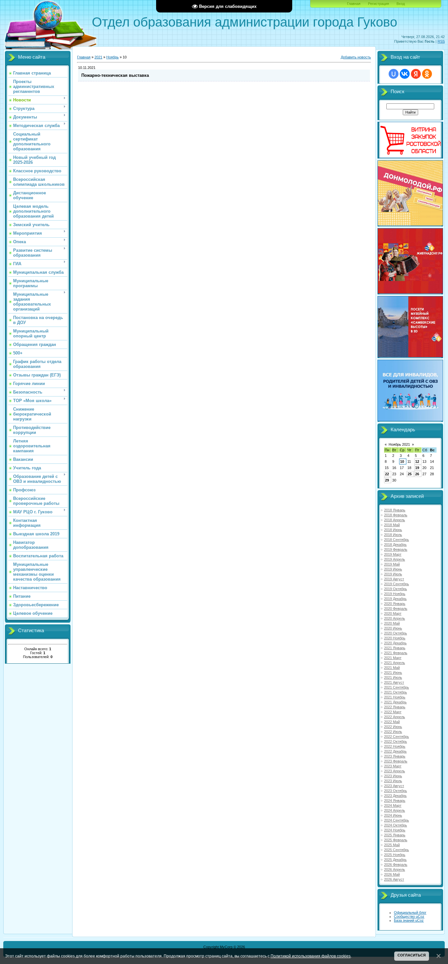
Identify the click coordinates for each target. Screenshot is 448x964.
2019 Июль (393, 574)
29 (387, 480)
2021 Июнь (393, 673)
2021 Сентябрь (396, 687)
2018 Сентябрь (396, 540)
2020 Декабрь (395, 643)
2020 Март (392, 613)
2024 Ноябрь (394, 830)
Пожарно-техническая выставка (115, 75)
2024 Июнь (393, 815)
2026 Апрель (394, 869)
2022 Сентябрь (396, 737)
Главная (353, 4)
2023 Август (394, 786)
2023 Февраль (395, 761)
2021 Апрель (394, 663)
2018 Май (392, 525)
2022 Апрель (394, 717)
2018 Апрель (394, 520)
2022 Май (392, 722)
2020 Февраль (395, 609)
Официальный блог (410, 912)
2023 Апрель (394, 771)
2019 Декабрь (395, 599)
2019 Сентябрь (396, 584)
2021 (98, 57)
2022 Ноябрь (394, 746)
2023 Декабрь (395, 796)
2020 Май (392, 623)
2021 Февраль (395, 653)
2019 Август (394, 579)
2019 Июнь (393, 569)
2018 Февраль (395, 515)
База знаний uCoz (409, 920)
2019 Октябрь (395, 589)
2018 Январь (394, 510)
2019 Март (392, 554)
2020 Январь (394, 604)
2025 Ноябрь (394, 855)
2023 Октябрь (395, 791)
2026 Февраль (395, 865)
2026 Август (394, 879)
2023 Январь (394, 756)
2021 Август (394, 682)
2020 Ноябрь (394, 638)
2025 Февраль (395, 840)
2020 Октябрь (395, 633)
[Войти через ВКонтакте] (405, 74)
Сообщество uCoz (409, 916)
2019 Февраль (395, 549)
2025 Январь (394, 835)
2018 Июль (393, 535)
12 (417, 461)
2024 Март (392, 805)
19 (417, 468)
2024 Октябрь (395, 825)
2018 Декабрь (395, 544)
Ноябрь (112, 57)
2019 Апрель (394, 559)
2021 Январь (394, 648)
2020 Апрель (394, 618)
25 (410, 474)
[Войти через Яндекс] (416, 74)
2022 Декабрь (395, 751)
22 (387, 474)
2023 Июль (393, 781)
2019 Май (392, 564)
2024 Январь (394, 801)
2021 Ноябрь (394, 697)
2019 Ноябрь (394, 594)
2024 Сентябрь (396, 820)
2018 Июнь (393, 530)
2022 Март (392, 712)
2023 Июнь (393, 776)
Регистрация (378, 4)
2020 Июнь (393, 628)
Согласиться (411, 955)
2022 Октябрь (395, 741)
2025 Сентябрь (396, 850)
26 (417, 474)
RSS (441, 41)
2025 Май (392, 845)
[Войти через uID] (393, 74)
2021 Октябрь (395, 692)
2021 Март (392, 658)
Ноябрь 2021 (399, 444)
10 (402, 461)
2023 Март (392, 766)
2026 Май (392, 874)
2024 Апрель (394, 810)
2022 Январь (394, 707)
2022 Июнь (393, 727)
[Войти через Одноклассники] (427, 74)
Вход (401, 4)
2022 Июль (393, 732)
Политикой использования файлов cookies (311, 956)
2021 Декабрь (395, 702)
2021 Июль (393, 677)
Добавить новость (356, 57)
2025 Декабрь (395, 860)
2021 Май (392, 668)
